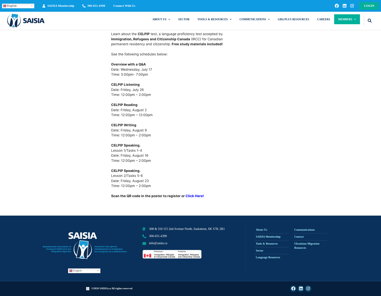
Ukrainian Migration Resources (306, 245)
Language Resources (268, 257)
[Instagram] (352, 6)
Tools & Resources (212, 19)
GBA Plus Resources (293, 19)
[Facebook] (336, 6)
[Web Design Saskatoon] (87, 288)
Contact (299, 236)
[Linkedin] (344, 6)
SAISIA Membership (268, 236)
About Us (159, 19)
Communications (253, 19)
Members (345, 19)
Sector (184, 19)
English (11, 5)
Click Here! (195, 196)
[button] (369, 20)
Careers (323, 19)
